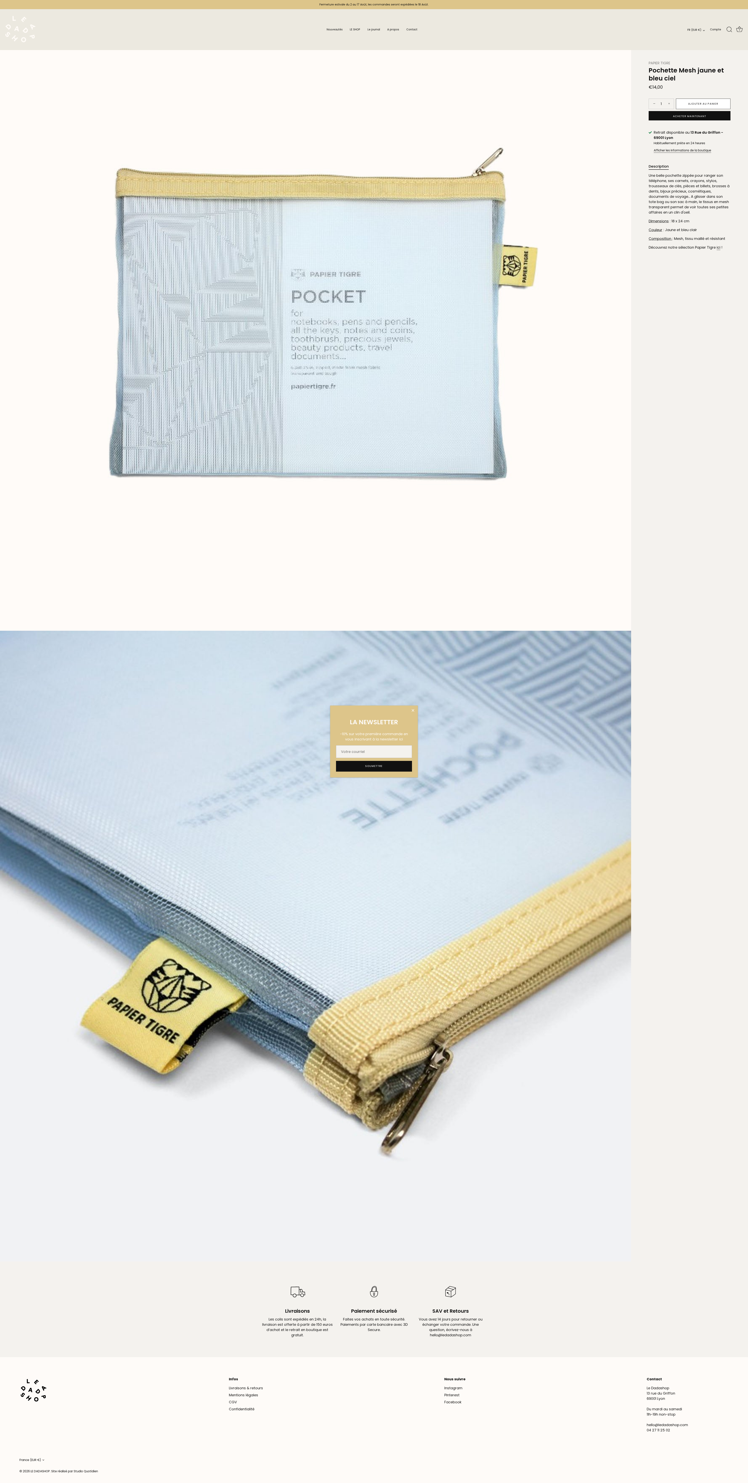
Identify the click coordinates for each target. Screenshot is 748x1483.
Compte (715, 29)
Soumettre (374, 766)
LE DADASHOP (40, 1471)
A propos (393, 29)
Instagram (453, 1388)
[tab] (661, 166)
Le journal (374, 29)
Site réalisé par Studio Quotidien (74, 1471)
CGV (233, 1402)
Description (659, 166)
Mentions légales (243, 1395)
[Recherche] (729, 29)
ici (718, 247)
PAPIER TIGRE (659, 63)
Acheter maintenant (689, 116)
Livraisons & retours (246, 1388)
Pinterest (452, 1395)
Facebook (452, 1402)
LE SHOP (355, 29)
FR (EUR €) (694, 30)
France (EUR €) (30, 1460)
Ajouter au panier (703, 104)
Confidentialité (241, 1409)
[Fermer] (413, 710)
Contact (411, 29)
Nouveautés (335, 29)
